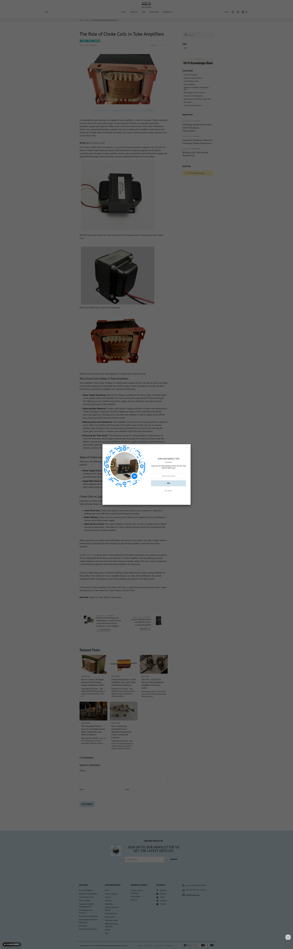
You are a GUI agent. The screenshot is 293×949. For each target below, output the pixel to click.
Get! (168, 483)
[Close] (187, 447)
